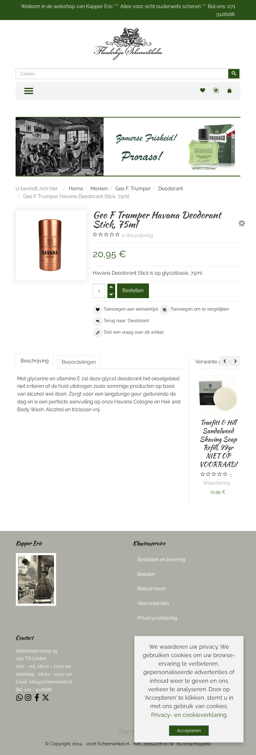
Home (76, 189)
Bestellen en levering (161, 559)
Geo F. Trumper (133, 189)
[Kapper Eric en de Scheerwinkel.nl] (36, 579)
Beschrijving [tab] (35, 361)
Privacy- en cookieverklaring (189, 715)
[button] (242, 225)
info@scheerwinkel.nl (50, 681)
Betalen (146, 574)
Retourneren (151, 589)
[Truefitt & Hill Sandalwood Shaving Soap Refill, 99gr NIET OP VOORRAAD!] (218, 394)
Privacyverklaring (157, 618)
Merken (99, 189)
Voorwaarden (153, 603)
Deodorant (170, 189)
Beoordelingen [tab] (79, 362)
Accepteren (189, 730)
